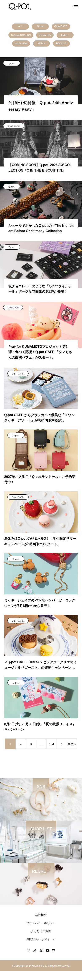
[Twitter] (41, 950)
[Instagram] (28, 950)
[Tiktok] (35, 950)
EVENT (65, 35)
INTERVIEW (21, 43)
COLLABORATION (21, 35)
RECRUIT (61, 43)
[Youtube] (47, 950)
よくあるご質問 (41, 931)
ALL (20, 26)
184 (51, 744)
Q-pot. (40, 26)
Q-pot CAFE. (60, 26)
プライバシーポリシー (41, 923)
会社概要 (41, 915)
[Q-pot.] (20, 6)
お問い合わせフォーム (41, 939)
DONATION (45, 35)
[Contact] (54, 950)
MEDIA (41, 43)
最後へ (72, 744)
